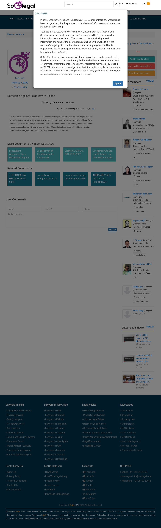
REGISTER (132, 3)
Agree (118, 83)
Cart (145, 3)
